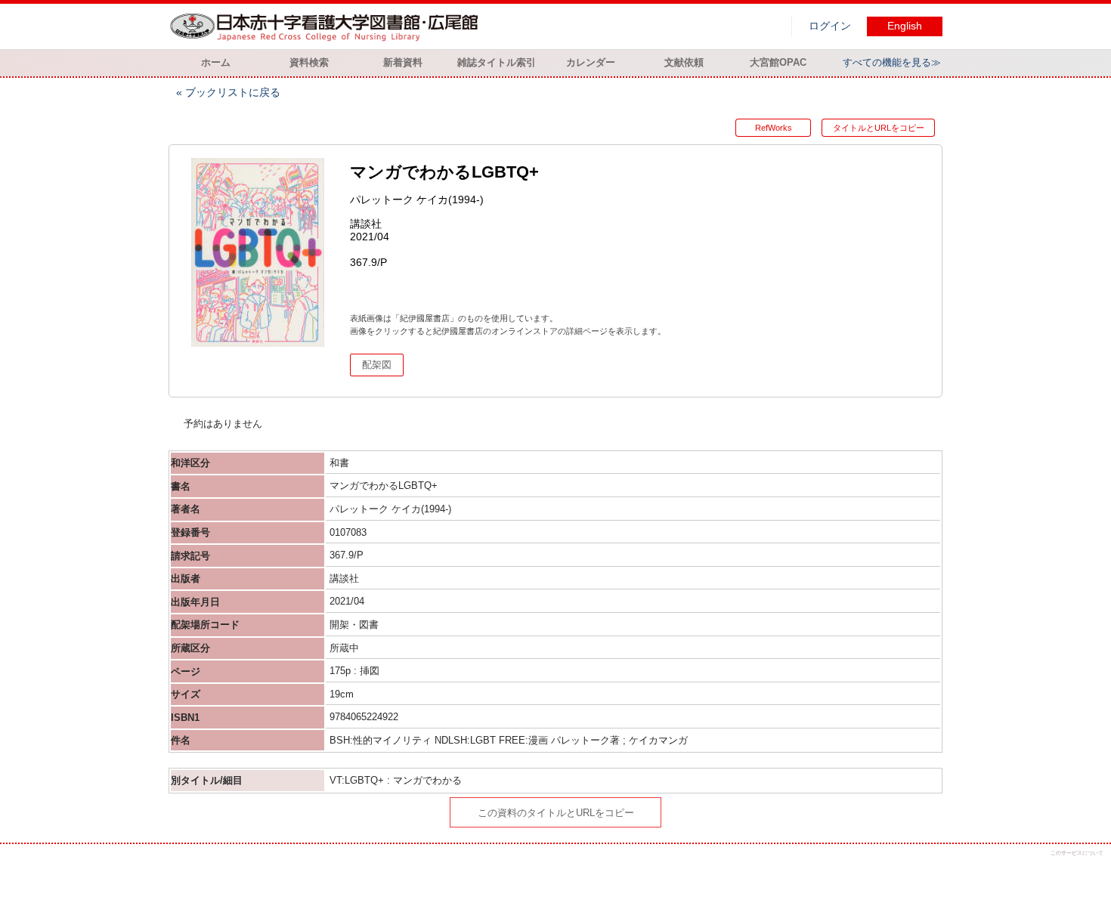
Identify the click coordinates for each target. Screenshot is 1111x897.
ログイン (830, 26)
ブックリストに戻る (232, 92)
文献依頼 (684, 62)
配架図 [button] (376, 364)
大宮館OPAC (778, 62)
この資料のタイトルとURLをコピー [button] (556, 812)
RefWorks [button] (773, 127)
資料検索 (309, 62)
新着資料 (402, 62)
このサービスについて (1077, 852)
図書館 (327, 26)
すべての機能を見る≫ (892, 62)
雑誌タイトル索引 (496, 62)
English (904, 26)
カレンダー (590, 62)
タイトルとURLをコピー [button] (878, 127)
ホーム (216, 62)
